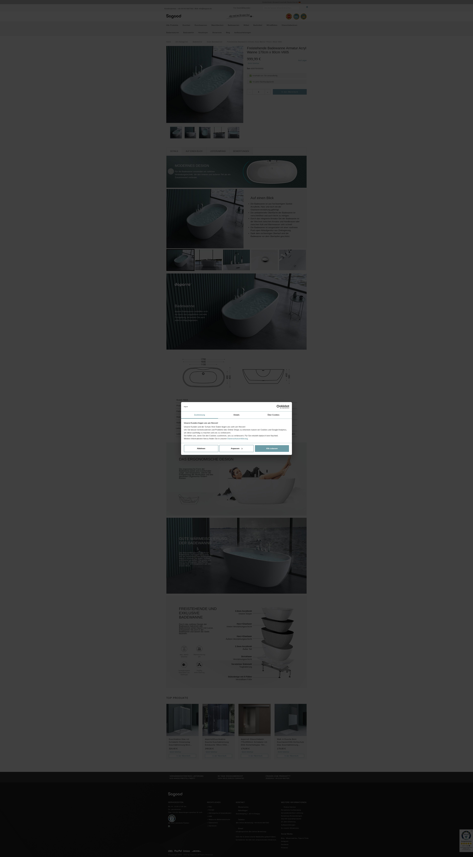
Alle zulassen (272, 448)
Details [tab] (237, 415)
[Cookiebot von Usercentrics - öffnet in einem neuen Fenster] (278, 407)
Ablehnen (201, 448)
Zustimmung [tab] (199, 415)
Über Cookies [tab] (273, 415)
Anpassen (235, 448)
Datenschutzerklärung (237, 439)
